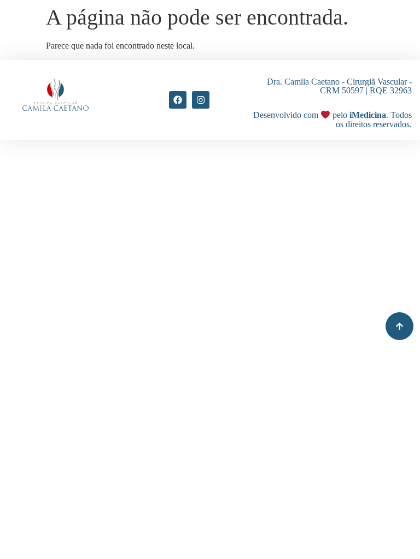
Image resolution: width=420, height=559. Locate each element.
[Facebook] (177, 100)
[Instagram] (200, 100)
